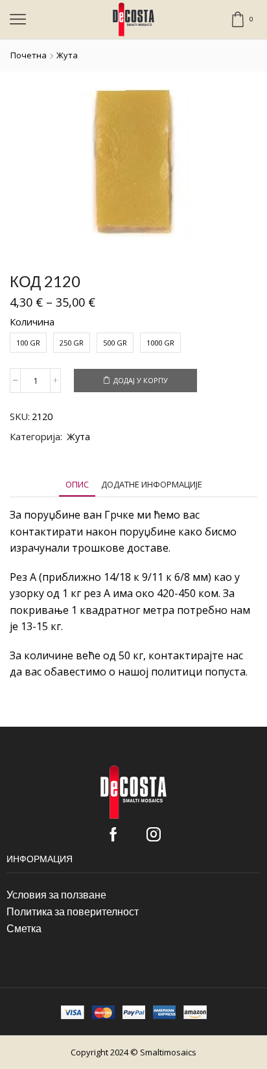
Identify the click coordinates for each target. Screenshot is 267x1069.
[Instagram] (153, 834)
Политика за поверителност (72, 911)
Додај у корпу (140, 380)
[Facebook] (113, 834)
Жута (67, 55)
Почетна (28, 55)
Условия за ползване (56, 894)
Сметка (23, 928)
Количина (32, 321)
